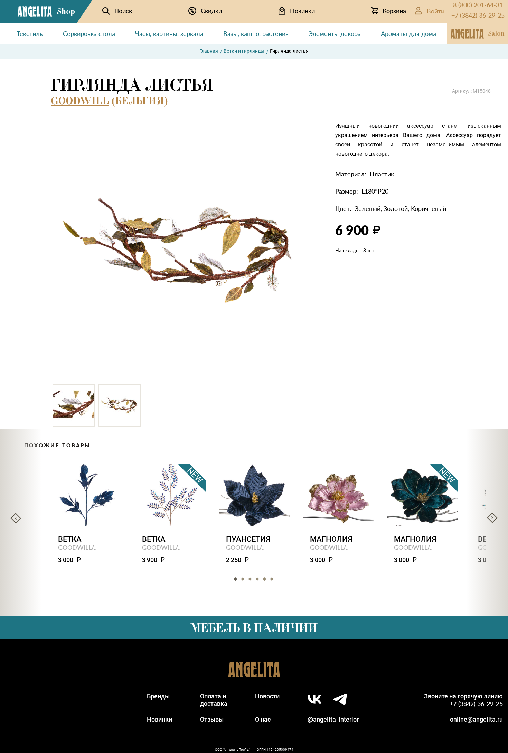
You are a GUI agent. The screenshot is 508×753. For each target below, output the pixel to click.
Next (492, 518)
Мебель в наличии (254, 628)
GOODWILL (80, 101)
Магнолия (331, 539)
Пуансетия (248, 539)
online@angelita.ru (476, 719)
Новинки (159, 719)
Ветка (70, 539)
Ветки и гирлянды (244, 51)
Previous (15, 518)
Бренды (158, 696)
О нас (263, 719)
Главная (208, 51)
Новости (267, 696)
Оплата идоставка (213, 700)
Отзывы (212, 719)
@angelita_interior (333, 719)
